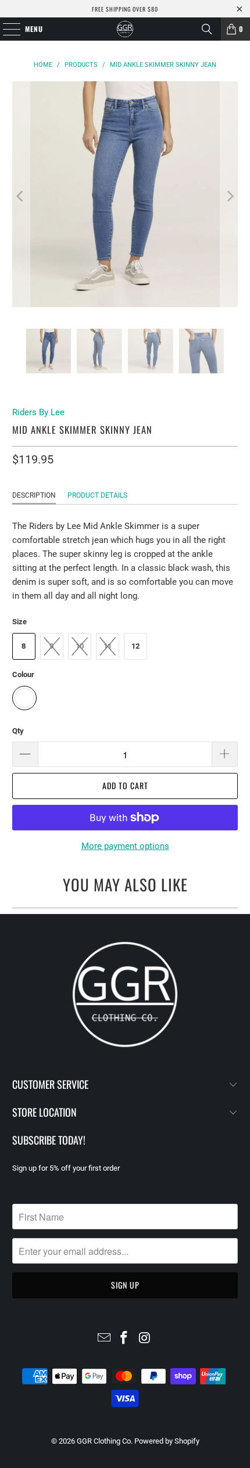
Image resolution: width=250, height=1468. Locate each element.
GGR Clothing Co (104, 1441)
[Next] (229, 196)
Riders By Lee (38, 412)
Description (34, 495)
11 (107, 646)
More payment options (125, 846)
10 (80, 646)
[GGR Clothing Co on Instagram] (144, 1339)
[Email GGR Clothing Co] (104, 1339)
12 (135, 646)
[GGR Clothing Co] (125, 29)
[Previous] (21, 196)
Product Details (97, 495)
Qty (18, 730)
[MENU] (5, 29)
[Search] (207, 29)
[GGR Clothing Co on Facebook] (124, 1339)
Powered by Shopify (166, 1441)
